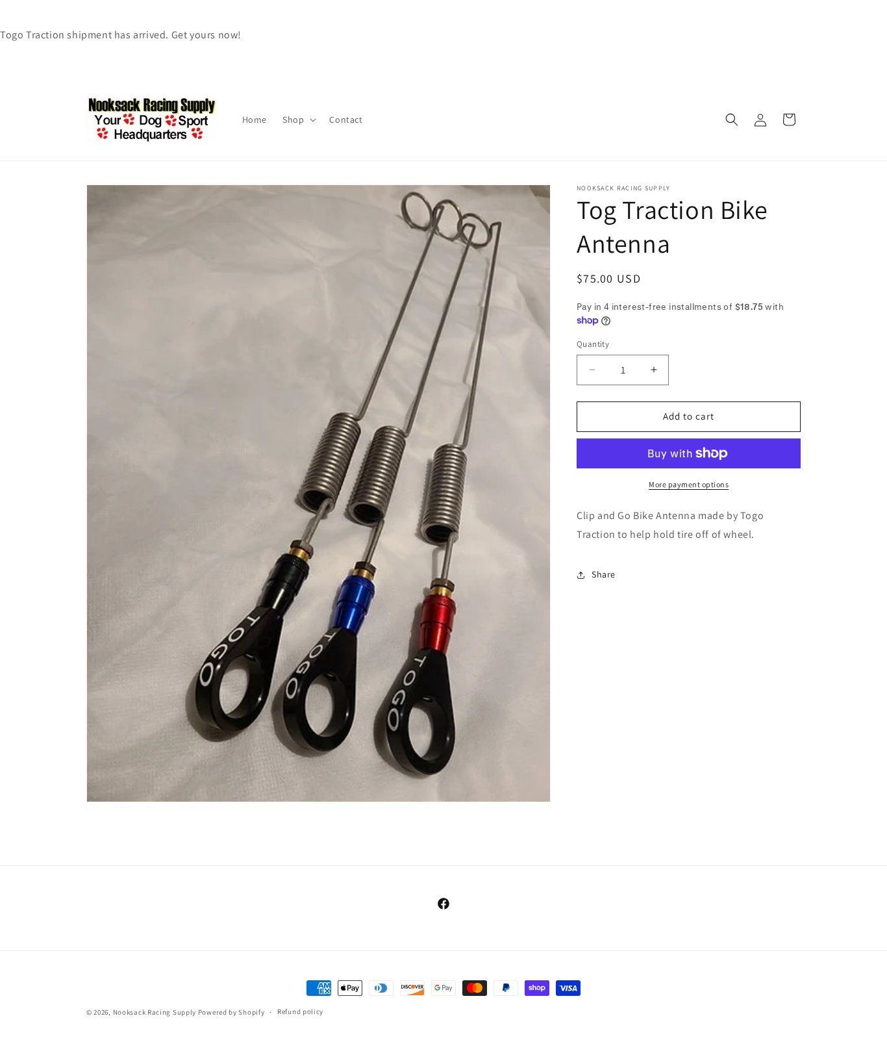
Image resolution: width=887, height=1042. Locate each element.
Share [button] (604, 574)
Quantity (593, 343)
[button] (298, 119)
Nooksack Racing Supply (154, 1012)
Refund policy (300, 1011)
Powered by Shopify (231, 1012)
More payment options (689, 484)
